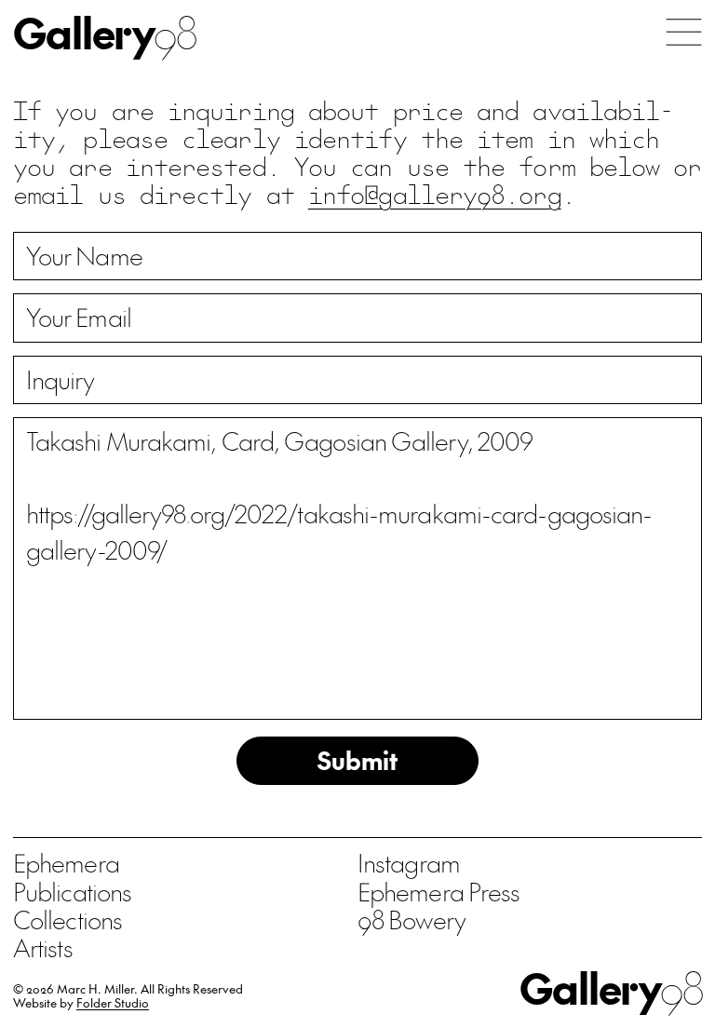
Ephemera (66, 862)
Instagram (409, 862)
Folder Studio (112, 1002)
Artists (43, 947)
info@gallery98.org (434, 193)
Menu (684, 32)
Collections (67, 919)
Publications (72, 891)
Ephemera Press (438, 891)
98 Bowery (411, 919)
